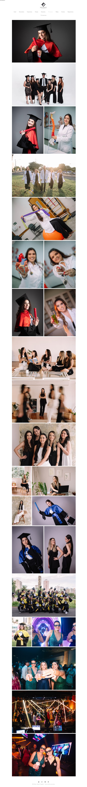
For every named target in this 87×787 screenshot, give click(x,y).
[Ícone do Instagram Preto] (38, 782)
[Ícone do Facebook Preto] (42, 782)
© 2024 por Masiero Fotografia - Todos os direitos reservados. (43, 784)
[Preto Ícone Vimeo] (45, 782)
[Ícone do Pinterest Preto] (48, 782)
